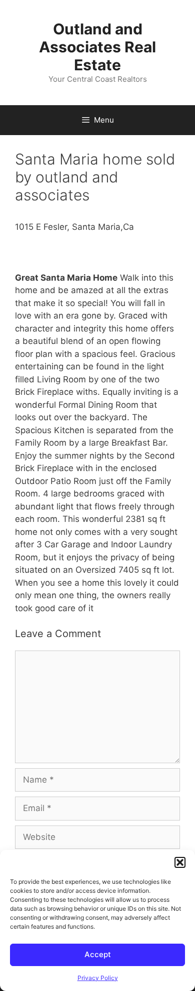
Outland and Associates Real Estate (97, 47)
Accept (97, 954)
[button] (180, 862)
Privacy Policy (98, 978)
